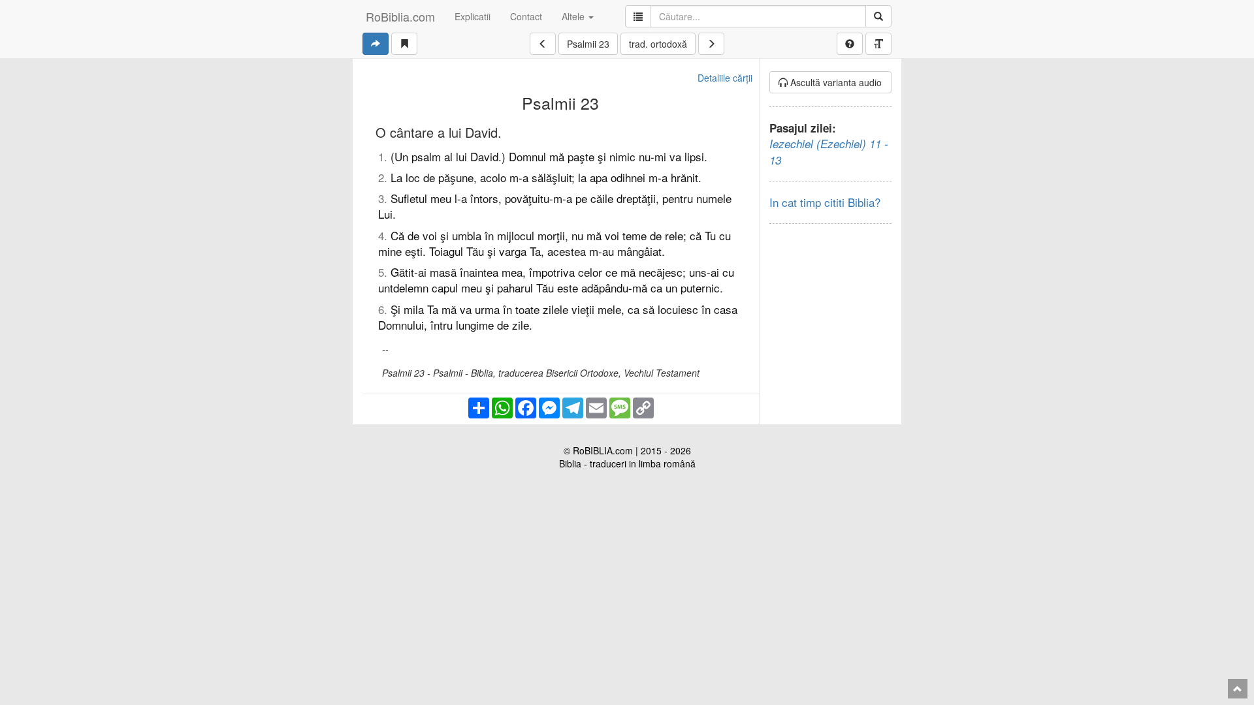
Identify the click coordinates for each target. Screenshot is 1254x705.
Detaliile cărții (725, 77)
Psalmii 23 (588, 43)
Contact (526, 16)
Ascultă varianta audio (835, 82)
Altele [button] (574, 16)
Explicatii (472, 16)
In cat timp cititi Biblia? (824, 202)
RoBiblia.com (400, 16)
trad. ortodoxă (658, 43)
